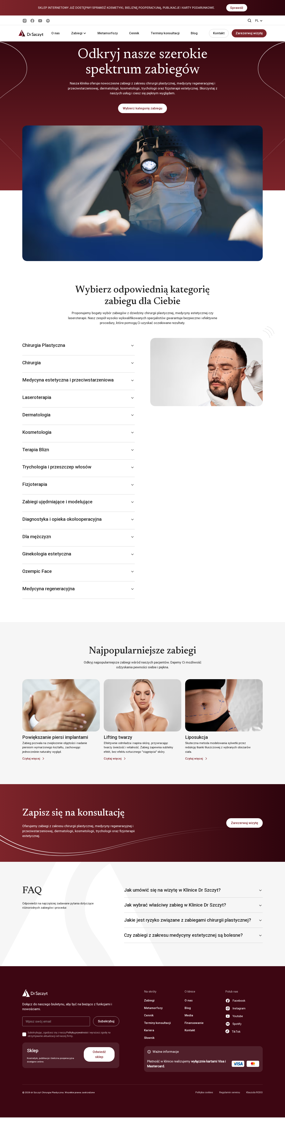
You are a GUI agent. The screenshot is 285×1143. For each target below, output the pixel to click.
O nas (55, 33)
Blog (194, 33)
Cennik (134, 33)
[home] (31, 33)
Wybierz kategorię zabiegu (142, 108)
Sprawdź (236, 8)
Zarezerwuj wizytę (249, 33)
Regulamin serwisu (229, 1092)
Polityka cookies (204, 1092)
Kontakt (219, 33)
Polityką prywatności (77, 1032)
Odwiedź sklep (99, 1054)
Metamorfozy (108, 33)
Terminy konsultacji (165, 33)
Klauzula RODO (254, 1092)
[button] (259, 20)
